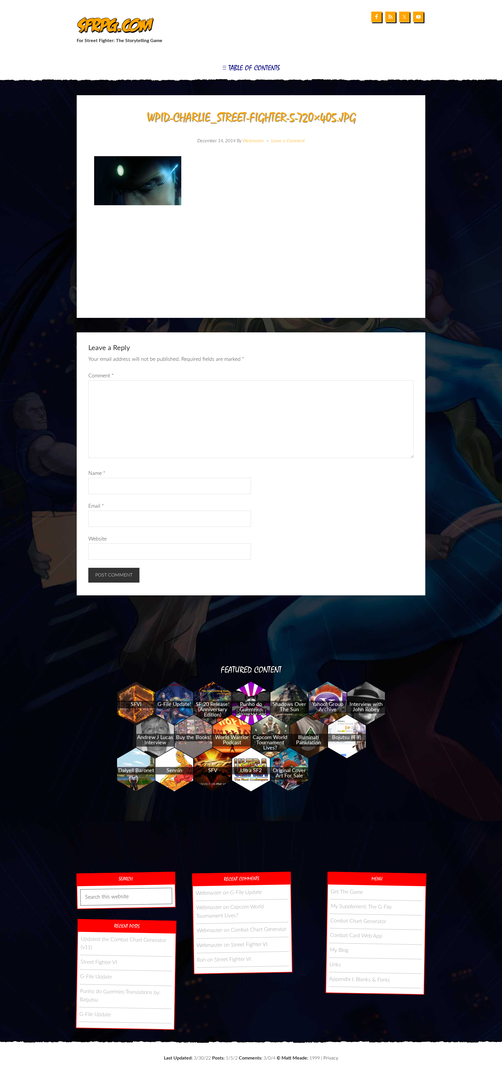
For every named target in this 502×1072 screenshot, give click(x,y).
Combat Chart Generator (258, 930)
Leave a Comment (288, 140)
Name (96, 473)
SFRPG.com (114, 25)
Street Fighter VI (98, 962)
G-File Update (96, 977)
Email (96, 506)
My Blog (339, 950)
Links (335, 964)
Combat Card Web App (356, 936)
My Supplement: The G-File (361, 907)
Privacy (330, 1058)
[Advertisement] (251, 271)
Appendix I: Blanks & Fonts (359, 979)
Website (97, 539)
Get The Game (347, 892)
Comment (101, 376)
